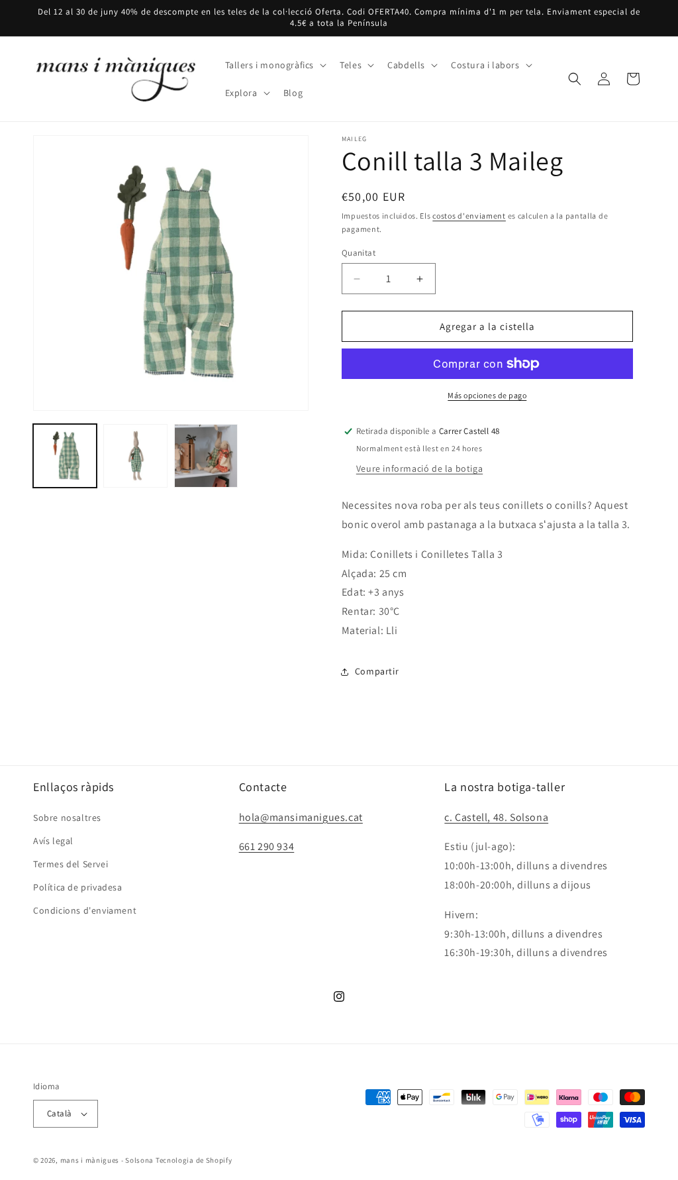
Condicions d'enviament (84, 910)
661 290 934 (267, 846)
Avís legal (53, 841)
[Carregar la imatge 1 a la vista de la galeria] (65, 456)
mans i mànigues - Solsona (107, 1160)
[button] (274, 65)
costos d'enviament (469, 216)
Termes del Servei (70, 864)
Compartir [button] (377, 671)
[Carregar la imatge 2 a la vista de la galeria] (135, 456)
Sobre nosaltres (67, 818)
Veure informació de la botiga (419, 468)
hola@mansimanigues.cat (301, 817)
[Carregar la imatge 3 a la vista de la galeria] (206, 456)
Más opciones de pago (487, 395)
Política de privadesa (77, 887)
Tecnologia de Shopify (194, 1160)
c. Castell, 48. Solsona (496, 817)
